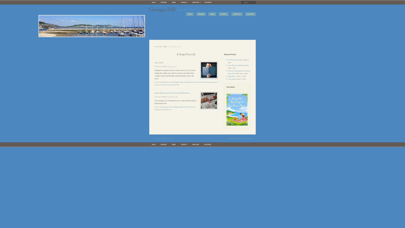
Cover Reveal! (232, 79)
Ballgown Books (179, 82)
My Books (208, 2)
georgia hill (213, 82)
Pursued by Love (166, 109)
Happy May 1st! (233, 76)
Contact (184, 2)
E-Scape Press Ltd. (203, 82)
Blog (153, 2)
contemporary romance (191, 82)
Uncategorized (164, 82)
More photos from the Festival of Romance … (173, 93)
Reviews (164, 2)
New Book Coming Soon (235, 60)
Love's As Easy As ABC (172, 85)
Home (174, 2)
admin (164, 66)
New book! (159, 63)
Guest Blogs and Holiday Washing (238, 65)
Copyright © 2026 (158, 138)
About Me (194, 3)
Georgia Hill (162, 9)
